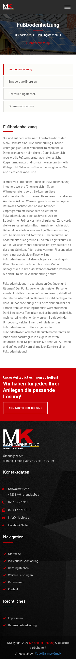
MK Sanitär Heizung (42, 642)
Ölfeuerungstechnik (21, 106)
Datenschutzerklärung (22, 625)
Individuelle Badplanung (23, 561)
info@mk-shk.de (18, 517)
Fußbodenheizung (20, 69)
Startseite (24, 35)
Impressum (15, 618)
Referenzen (16, 582)
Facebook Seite (18, 525)
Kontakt (13, 589)
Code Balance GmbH (48, 653)
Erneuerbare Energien (23, 81)
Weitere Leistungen (20, 575)
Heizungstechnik (18, 568)
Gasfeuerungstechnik (22, 94)
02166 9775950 (18, 502)
